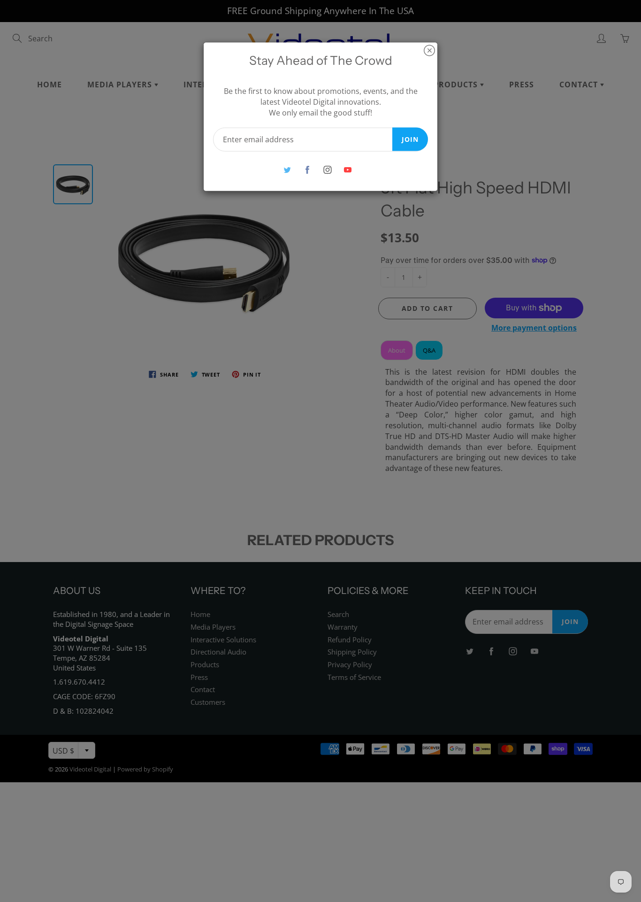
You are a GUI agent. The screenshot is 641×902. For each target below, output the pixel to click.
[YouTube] (347, 170)
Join (410, 138)
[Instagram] (327, 170)
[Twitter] (287, 170)
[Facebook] (307, 170)
